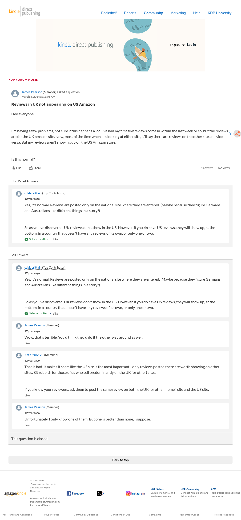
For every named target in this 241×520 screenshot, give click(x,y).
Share (37, 168)
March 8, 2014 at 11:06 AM (38, 96)
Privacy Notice (51, 514)
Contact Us (155, 514)
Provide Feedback (224, 514)
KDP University (220, 13)
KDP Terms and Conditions (17, 514)
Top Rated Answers (25, 181)
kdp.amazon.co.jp (189, 514)
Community (153, 13)
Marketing (178, 13)
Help (196, 13)
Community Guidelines (86, 514)
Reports (130, 13)
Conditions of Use (120, 514)
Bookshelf (108, 13)
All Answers (20, 255)
